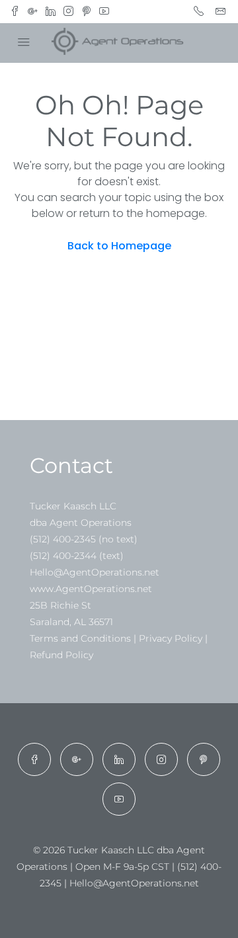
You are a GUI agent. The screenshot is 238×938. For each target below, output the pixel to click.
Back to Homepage (119, 245)
